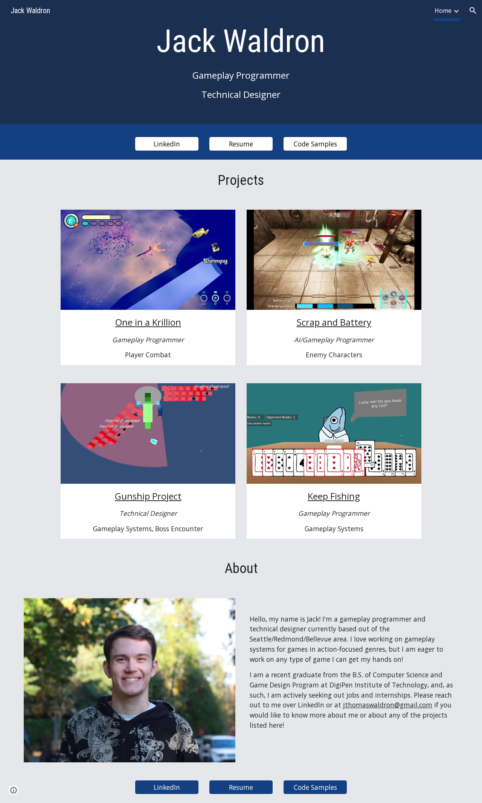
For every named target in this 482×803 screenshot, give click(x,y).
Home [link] (443, 10)
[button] (473, 11)
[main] (241, 64)
